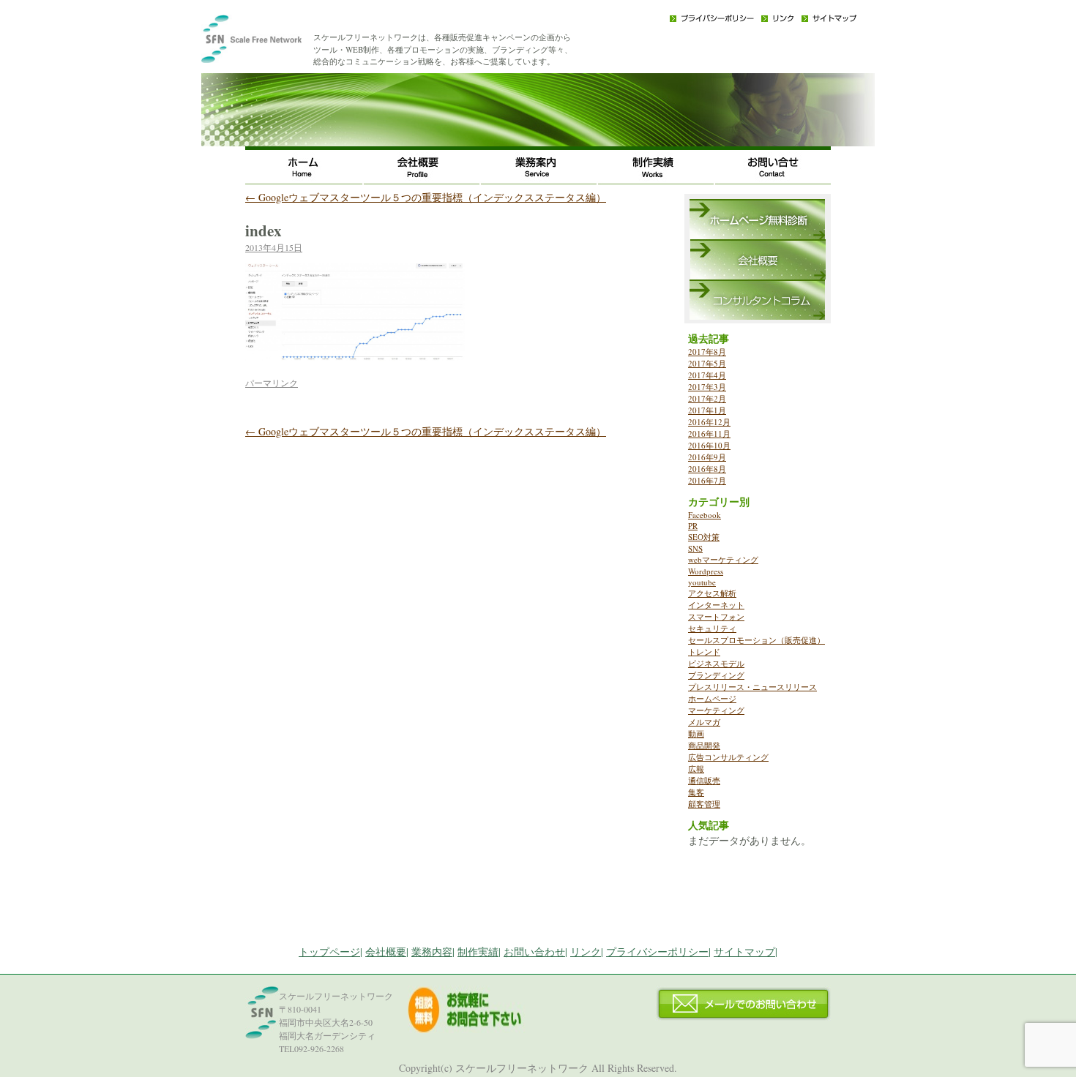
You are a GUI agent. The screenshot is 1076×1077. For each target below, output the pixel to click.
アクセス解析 (712, 593)
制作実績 (655, 165)
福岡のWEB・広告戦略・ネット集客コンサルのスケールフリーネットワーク (274, 43)
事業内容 (538, 165)
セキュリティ (712, 628)
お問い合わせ (772, 165)
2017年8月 (707, 351)
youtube (702, 582)
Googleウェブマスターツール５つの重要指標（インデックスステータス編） (425, 197)
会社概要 (420, 165)
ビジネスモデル (716, 663)
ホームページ (712, 698)
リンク (777, 18)
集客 (696, 792)
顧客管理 (704, 803)
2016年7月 (707, 480)
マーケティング (716, 710)
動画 (696, 733)
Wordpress (705, 571)
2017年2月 (707, 398)
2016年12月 (709, 421)
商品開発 (704, 745)
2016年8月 (707, 468)
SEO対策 (704, 536)
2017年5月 (707, 363)
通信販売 (704, 780)
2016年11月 (709, 433)
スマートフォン (716, 616)
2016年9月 (707, 456)
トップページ (329, 951)
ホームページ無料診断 (757, 219)
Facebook (704, 514)
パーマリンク (271, 383)
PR (693, 525)
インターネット (716, 604)
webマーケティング (723, 559)
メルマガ (704, 721)
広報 (696, 768)
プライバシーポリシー (712, 18)
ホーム (303, 165)
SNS (695, 548)
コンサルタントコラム (757, 299)
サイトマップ (829, 18)
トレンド (704, 651)
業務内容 (431, 951)
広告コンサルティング (728, 756)
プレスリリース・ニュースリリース (752, 686)
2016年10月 (709, 445)
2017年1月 (707, 410)
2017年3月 (707, 386)
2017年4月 (707, 374)
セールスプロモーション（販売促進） (756, 639)
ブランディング (716, 674)
